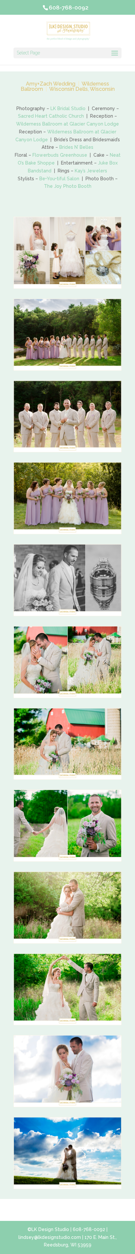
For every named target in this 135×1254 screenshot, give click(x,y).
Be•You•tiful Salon (59, 178)
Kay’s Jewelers (91, 170)
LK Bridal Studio (68, 108)
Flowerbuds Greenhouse (59, 155)
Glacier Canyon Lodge (94, 124)
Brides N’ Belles (76, 147)
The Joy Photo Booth (67, 186)
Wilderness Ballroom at (42, 124)
